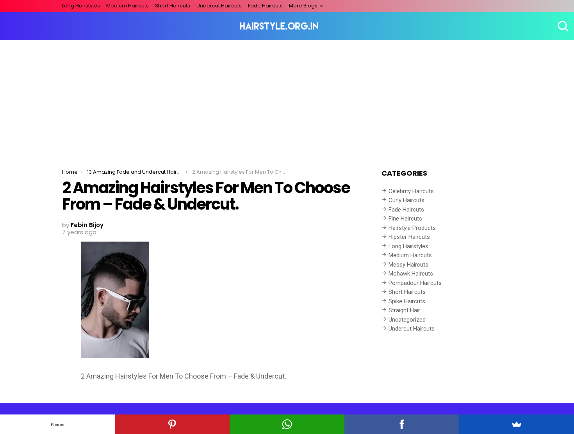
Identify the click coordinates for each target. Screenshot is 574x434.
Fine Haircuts (405, 218)
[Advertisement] (287, 98)
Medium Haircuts (127, 5)
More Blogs (303, 5)
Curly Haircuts (406, 200)
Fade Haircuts (265, 5)
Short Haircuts (172, 5)
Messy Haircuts (408, 264)
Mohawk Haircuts (411, 273)
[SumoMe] (516, 424)
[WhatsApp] (287, 424)
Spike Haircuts (407, 301)
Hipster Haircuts (409, 236)
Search (562, 26)
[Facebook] (401, 424)
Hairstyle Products (412, 227)
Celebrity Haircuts (411, 191)
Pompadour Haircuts (415, 282)
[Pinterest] (172, 424)
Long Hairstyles (81, 5)
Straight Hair (404, 310)
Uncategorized (407, 319)
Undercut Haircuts (219, 5)
